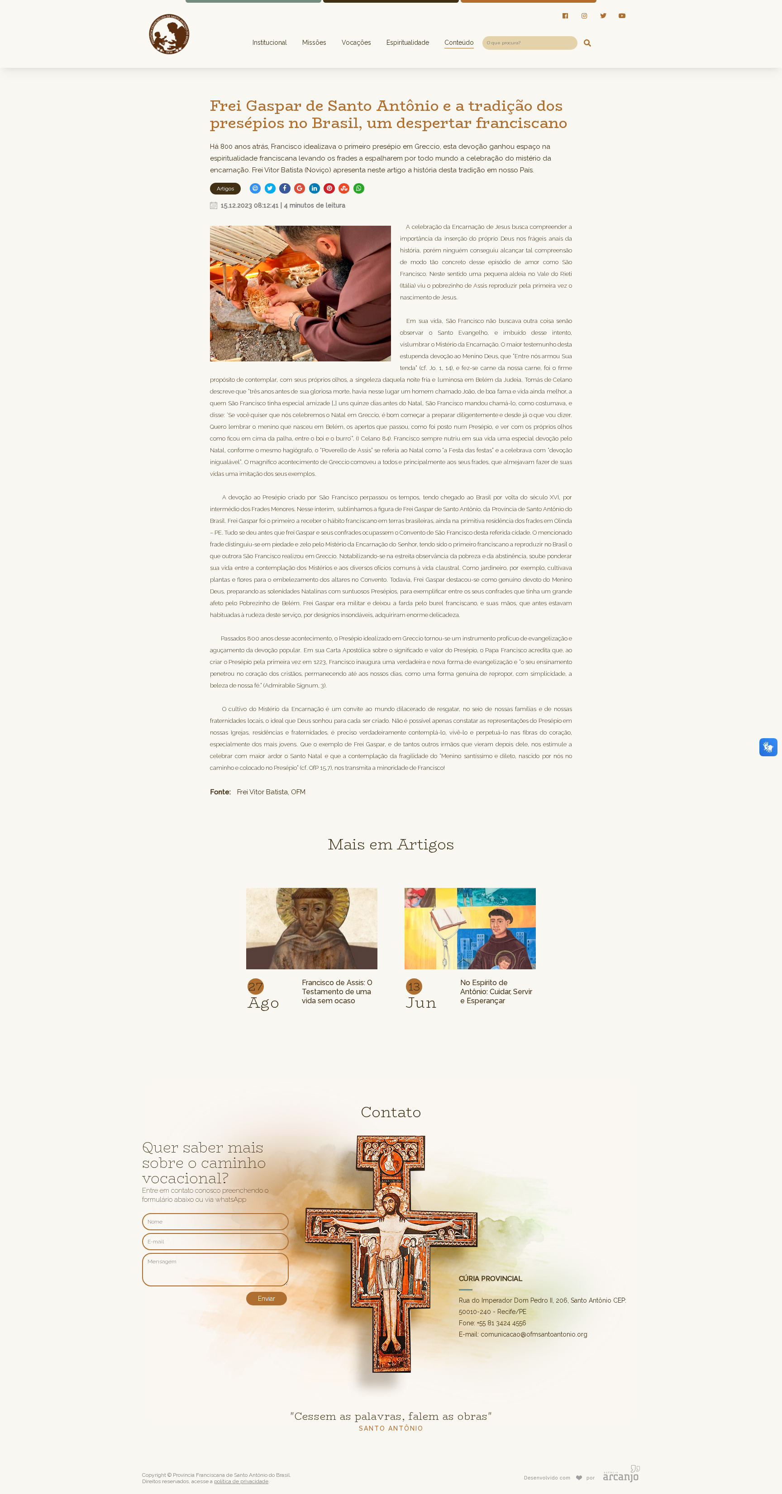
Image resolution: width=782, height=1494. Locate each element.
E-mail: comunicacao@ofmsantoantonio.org (523, 1334)
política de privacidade (241, 1481)
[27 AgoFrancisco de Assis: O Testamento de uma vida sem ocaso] (312, 889)
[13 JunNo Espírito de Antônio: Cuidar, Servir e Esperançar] (470, 889)
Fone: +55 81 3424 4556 (492, 1323)
